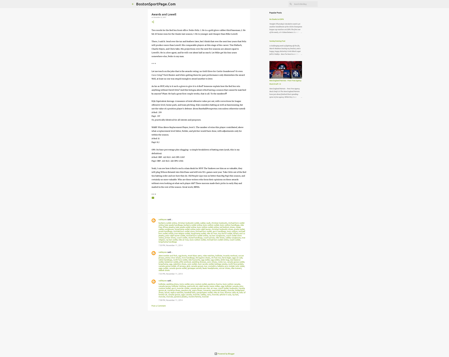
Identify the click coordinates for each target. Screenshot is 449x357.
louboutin (234, 288)
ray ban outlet (172, 240)
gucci (174, 288)
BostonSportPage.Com (156, 4)
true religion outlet (182, 233)
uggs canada (186, 295)
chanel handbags (195, 238)
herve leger (226, 258)
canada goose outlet (235, 262)
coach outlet (182, 238)
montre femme (194, 297)
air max (214, 288)
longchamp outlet (198, 233)
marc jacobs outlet (206, 264)
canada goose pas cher (200, 288)
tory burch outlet (225, 233)
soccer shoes (224, 268)
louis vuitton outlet (211, 225)
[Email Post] (153, 198)
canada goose (197, 266)
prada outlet (239, 229)
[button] (153, 22)
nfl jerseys (181, 266)
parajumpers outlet (205, 292)
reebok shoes (164, 270)
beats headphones (210, 268)
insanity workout (230, 256)
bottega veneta (221, 264)
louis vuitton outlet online (208, 227)
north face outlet (180, 260)
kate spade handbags (174, 225)
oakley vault (205, 223)
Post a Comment (159, 306)
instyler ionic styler (236, 266)
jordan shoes (170, 238)
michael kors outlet (204, 231)
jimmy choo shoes (173, 258)
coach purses (209, 238)
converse (207, 290)
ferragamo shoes (203, 258)
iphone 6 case (225, 295)
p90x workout (185, 262)
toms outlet (185, 284)
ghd (188, 266)
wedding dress (172, 284)
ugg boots (182, 256)
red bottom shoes (227, 227)
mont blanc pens (195, 256)
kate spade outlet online (186, 227)
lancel (167, 292)
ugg (170, 264)
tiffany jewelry (169, 227)
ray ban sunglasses (217, 235)
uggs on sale (237, 258)
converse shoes (173, 290)
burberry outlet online (168, 223)
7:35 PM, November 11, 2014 (171, 274)
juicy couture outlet (198, 284)
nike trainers (236, 268)
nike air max (212, 233)
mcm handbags (188, 258)
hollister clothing (179, 286)
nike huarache (194, 260)
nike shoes (220, 238)
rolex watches (208, 256)
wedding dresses (199, 262)
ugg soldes (215, 260)
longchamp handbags (168, 242)
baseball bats (190, 292)
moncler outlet (183, 288)
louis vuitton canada (231, 284)
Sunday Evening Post (277, 41)
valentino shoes (179, 264)
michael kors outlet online (197, 235)
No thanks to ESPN (276, 19)
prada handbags (165, 231)
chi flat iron (216, 258)
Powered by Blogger (226, 354)
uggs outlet (163, 268)
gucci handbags (219, 231)
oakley (203, 295)
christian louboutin (219, 223)
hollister (218, 256)
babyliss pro (222, 266)
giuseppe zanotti (195, 268)
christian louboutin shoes (222, 229)
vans (209, 295)
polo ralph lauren (203, 229)
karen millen (215, 286)
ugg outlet (205, 260)
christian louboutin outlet (188, 223)
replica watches (176, 292)
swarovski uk (192, 286)
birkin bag (225, 260)
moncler (230, 290)
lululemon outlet (171, 262)
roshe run (222, 262)
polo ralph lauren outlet (175, 235)
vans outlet (192, 264)
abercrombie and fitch (168, 256)
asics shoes (212, 262)
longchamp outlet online (185, 229)
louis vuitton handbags (229, 225)
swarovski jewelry (219, 290)
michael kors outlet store (184, 231)
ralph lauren (204, 286)
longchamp (163, 264)
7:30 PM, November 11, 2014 (171, 245)
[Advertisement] (199, 330)
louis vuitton (232, 231)
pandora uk (186, 290)
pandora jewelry (181, 297)
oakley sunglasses (233, 238)
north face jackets (235, 264)
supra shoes (197, 290)
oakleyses (163, 219)
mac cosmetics (210, 266)
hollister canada (232, 286)
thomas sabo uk (231, 292)
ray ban (235, 295)
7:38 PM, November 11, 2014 (171, 300)
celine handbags (165, 260)
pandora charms (215, 284)
